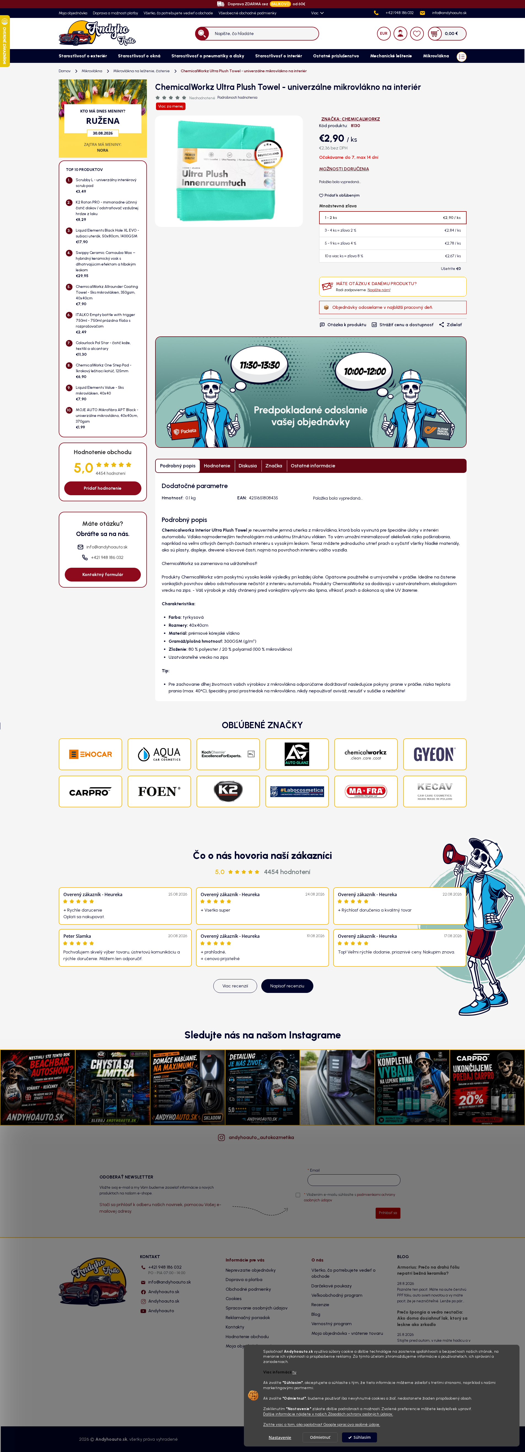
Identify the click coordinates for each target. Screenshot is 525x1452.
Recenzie (320, 1304)
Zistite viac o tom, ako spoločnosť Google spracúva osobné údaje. (321, 1424)
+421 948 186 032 (166, 1270)
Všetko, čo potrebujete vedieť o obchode (178, 13)
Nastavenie (280, 1437)
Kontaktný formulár (102, 574)
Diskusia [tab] (248, 466)
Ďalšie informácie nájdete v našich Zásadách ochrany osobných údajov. (328, 1414)
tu (294, 1372)
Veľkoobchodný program (336, 1295)
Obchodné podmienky (248, 1289)
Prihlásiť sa (388, 1212)
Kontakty (235, 1327)
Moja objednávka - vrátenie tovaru (347, 1333)
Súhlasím (362, 1437)
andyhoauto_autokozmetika (261, 1137)
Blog (315, 1314)
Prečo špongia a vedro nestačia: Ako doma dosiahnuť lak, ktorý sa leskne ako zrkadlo (432, 1318)
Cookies (234, 1298)
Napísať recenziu (287, 985)
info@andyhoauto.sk (169, 1282)
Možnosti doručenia (344, 169)
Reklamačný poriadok (248, 1317)
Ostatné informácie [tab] (313, 466)
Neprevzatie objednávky (251, 1270)
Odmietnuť (320, 1437)
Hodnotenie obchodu (247, 1336)
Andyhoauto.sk (163, 1291)
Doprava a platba (244, 1279)
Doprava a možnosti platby (115, 13)
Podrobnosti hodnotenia (237, 97)
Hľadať (202, 33)
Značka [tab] (273, 466)
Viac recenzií (235, 985)
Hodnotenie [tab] (217, 466)
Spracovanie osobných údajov (257, 1308)
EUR (383, 33)
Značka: (350, 119)
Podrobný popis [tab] (177, 466)
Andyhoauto (161, 1310)
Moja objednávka (73, 13)
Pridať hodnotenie (103, 488)
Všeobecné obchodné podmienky (247, 13)
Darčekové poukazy (331, 1285)
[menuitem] (82, 56)
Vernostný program (331, 1323)
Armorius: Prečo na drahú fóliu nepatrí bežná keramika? (428, 1270)
